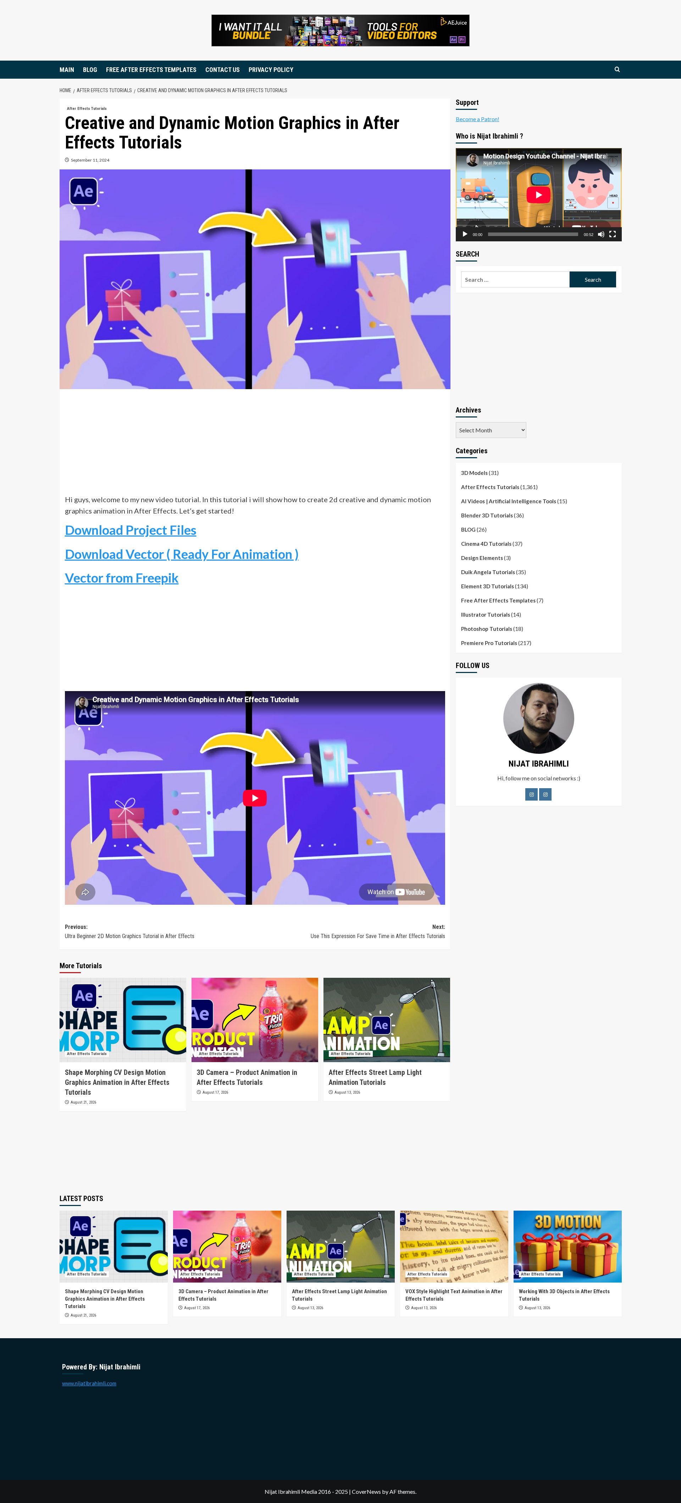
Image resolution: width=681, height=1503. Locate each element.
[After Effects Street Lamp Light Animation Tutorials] (386, 1020)
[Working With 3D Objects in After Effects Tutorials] (568, 1247)
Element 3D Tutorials (487, 586)
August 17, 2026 (215, 1092)
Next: (378, 932)
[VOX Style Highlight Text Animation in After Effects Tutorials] (454, 1247)
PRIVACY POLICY (271, 69)
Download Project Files (130, 530)
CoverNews (366, 1491)
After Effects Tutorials (87, 108)
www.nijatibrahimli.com (89, 1383)
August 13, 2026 (347, 1092)
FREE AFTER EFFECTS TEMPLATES (151, 69)
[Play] (465, 234)
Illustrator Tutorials (485, 614)
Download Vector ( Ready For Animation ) (182, 554)
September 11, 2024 (90, 160)
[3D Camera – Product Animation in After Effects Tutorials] (255, 1020)
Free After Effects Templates (498, 600)
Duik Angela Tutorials (488, 572)
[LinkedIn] (545, 794)
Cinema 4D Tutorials (486, 543)
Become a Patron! (477, 119)
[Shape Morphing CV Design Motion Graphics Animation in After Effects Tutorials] (123, 1020)
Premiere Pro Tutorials (489, 643)
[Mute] (601, 234)
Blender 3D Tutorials (487, 515)
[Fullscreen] (612, 234)
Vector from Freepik (122, 577)
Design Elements (482, 558)
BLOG (90, 69)
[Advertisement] (255, 444)
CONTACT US (222, 69)
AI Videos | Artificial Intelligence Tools (508, 501)
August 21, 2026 (83, 1102)
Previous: (129, 932)
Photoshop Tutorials (486, 629)
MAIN (67, 69)
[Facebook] (531, 794)
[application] (539, 194)
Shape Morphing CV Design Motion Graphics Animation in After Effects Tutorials (117, 1082)
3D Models (474, 473)
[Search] (617, 69)
